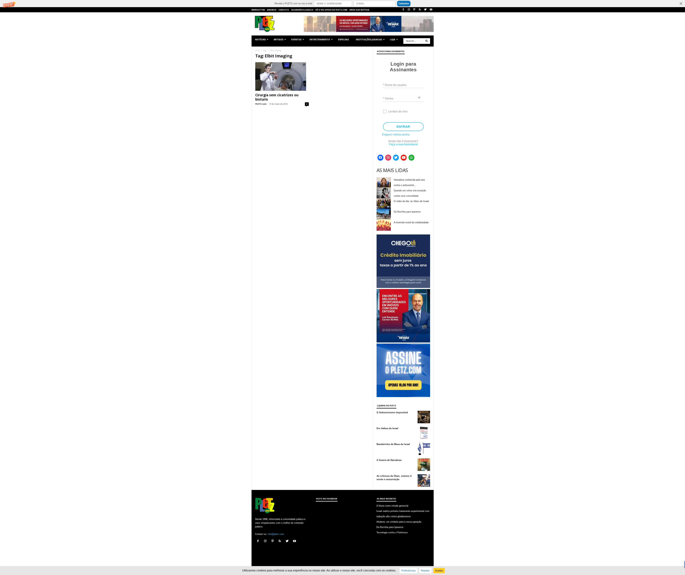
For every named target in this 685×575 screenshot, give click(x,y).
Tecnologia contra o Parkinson (392, 532)
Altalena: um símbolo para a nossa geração (398, 521)
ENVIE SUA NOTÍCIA (359, 9)
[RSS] (420, 9)
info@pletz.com (276, 534)
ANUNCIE (271, 9)
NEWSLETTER (258, 9)
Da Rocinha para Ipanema (407, 211)
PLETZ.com (260, 104)
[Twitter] (425, 9)
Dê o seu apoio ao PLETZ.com (331, 9)
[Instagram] (409, 9)
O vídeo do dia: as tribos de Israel (411, 201)
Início (257, 50)
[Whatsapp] (411, 158)
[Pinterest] (414, 9)
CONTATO (283, 9)
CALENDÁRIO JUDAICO (302, 9)
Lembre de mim (398, 111)
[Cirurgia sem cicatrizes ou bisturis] (282, 76)
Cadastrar (404, 3)
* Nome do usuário (395, 84)
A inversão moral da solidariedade (411, 222)
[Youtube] (431, 9)
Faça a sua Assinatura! (403, 144)
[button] (342, 3)
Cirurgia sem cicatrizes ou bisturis (276, 97)
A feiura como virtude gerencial (392, 505)
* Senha (388, 98)
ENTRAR (403, 126)
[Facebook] (403, 9)
